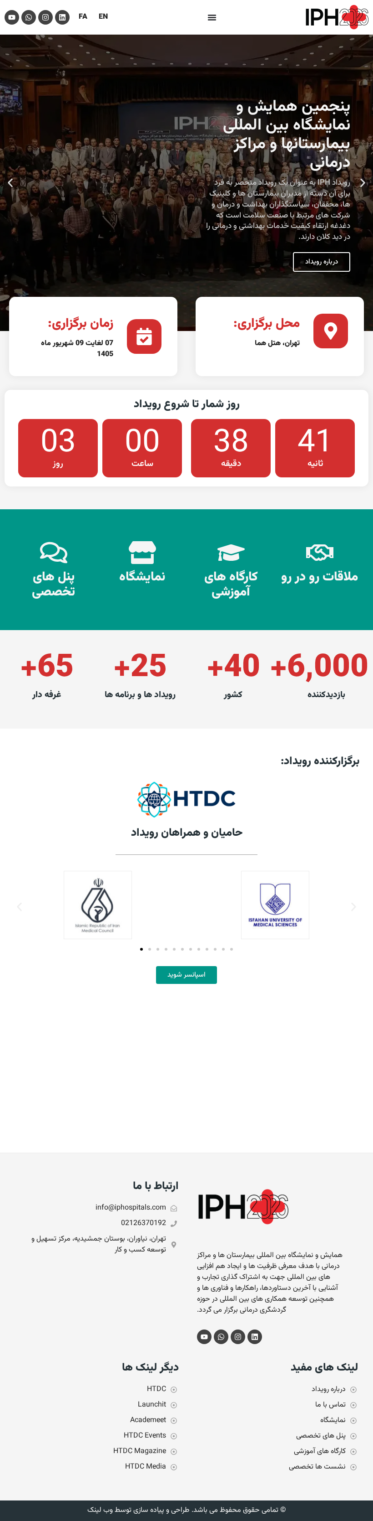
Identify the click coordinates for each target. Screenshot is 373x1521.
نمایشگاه (142, 577)
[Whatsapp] (28, 17)
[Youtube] (12, 17)
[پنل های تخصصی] (53, 552)
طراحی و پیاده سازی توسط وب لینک (138, 1510)
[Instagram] (45, 17)
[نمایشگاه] (142, 552)
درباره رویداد (321, 262)
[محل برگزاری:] (330, 331)
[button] (362, 183)
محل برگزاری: (266, 324)
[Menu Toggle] (212, 17)
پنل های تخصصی (53, 585)
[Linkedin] (62, 17)
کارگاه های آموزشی (231, 585)
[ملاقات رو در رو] (319, 552)
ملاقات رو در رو (319, 577)
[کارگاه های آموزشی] (231, 552)
